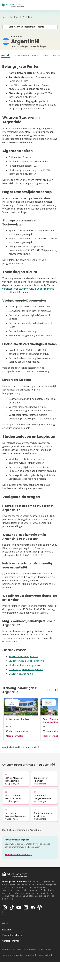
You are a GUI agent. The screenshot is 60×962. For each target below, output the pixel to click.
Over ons (6, 929)
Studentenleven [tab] (21, 55)
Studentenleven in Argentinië (25, 665)
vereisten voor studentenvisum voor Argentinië (28, 288)
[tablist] (30, 55)
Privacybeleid (30, 955)
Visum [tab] (45, 55)
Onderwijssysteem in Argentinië (26, 669)
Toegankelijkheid (44, 955)
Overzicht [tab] (5, 55)
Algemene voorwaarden (13, 955)
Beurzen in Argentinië (21, 673)
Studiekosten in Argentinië (23, 656)
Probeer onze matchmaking (18, 854)
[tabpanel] (30, 370)
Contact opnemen (10, 940)
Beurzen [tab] (56, 55)
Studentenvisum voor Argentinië (26, 660)
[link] (27, 17)
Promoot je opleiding (12, 935)
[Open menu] (55, 4)
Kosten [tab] (35, 55)
